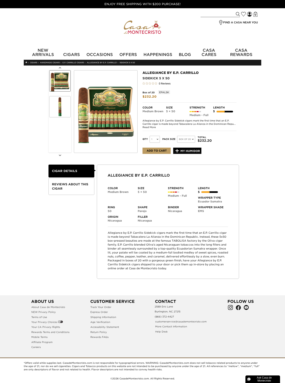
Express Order (99, 312)
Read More (149, 127)
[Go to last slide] (60, 68)
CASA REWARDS (241, 52)
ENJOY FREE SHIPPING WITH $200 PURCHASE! (142, 4)
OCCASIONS (99, 55)
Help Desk (161, 331)
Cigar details (64, 171)
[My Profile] (249, 14)
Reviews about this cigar (70, 186)
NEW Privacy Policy (43, 312)
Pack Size (168, 139)
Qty (145, 139)
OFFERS (128, 55)
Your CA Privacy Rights (45, 327)
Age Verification (100, 322)
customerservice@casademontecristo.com (181, 321)
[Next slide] (60, 155)
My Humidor (190, 151)
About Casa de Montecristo (48, 307)
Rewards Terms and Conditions (50, 332)
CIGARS (71, 55)
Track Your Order (100, 307)
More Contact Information (171, 326)
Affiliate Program (42, 342)
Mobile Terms (39, 337)
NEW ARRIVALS (43, 52)
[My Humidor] (243, 14)
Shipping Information (103, 317)
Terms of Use (39, 317)
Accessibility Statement (104, 327)
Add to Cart (157, 150)
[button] (220, 22)
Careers (36, 347)
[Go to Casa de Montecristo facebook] (238, 308)
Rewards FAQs (99, 337)
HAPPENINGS (157, 55)
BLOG (185, 55)
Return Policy (98, 332)
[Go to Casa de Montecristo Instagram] (230, 308)
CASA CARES (209, 52)
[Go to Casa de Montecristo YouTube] (246, 308)
